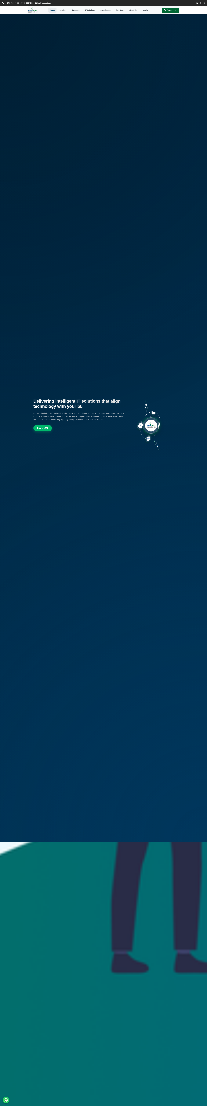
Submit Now (104, 577)
